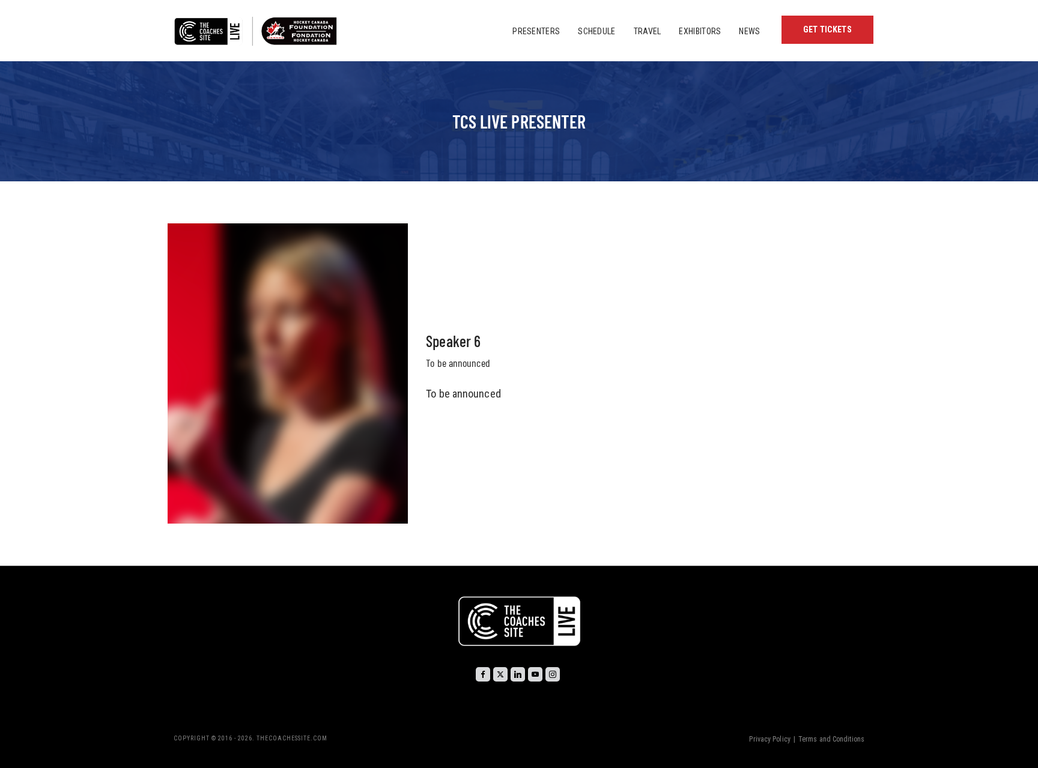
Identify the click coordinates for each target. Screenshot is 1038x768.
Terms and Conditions (831, 739)
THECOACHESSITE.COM (291, 738)
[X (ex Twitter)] (500, 674)
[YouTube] (535, 674)
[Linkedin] (518, 674)
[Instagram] (552, 674)
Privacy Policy (769, 739)
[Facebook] (483, 674)
